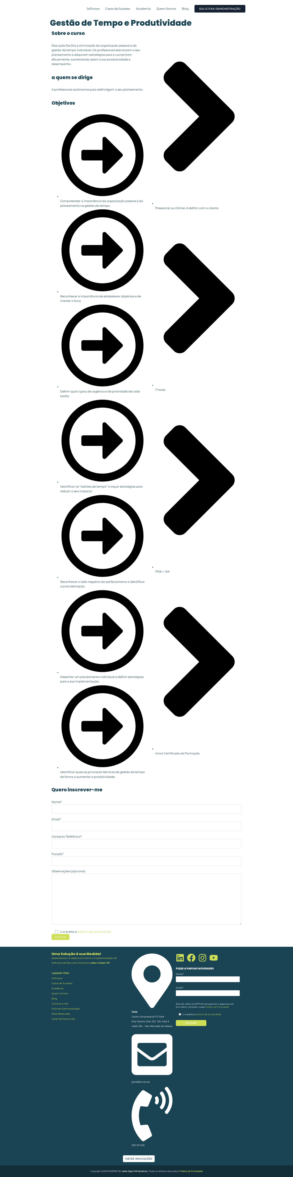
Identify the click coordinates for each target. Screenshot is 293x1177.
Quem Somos (166, 8)
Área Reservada (61, 1013)
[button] (219, 9)
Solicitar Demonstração (66, 1008)
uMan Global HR (99, 962)
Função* (58, 854)
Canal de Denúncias (63, 1018)
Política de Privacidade (217, 1007)
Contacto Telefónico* (67, 836)
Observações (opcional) (68, 871)
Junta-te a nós (60, 1003)
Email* (56, 819)
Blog (185, 8)
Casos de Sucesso (117, 8)
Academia (143, 8)
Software (93, 8)
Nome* (57, 802)
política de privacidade (94, 931)
